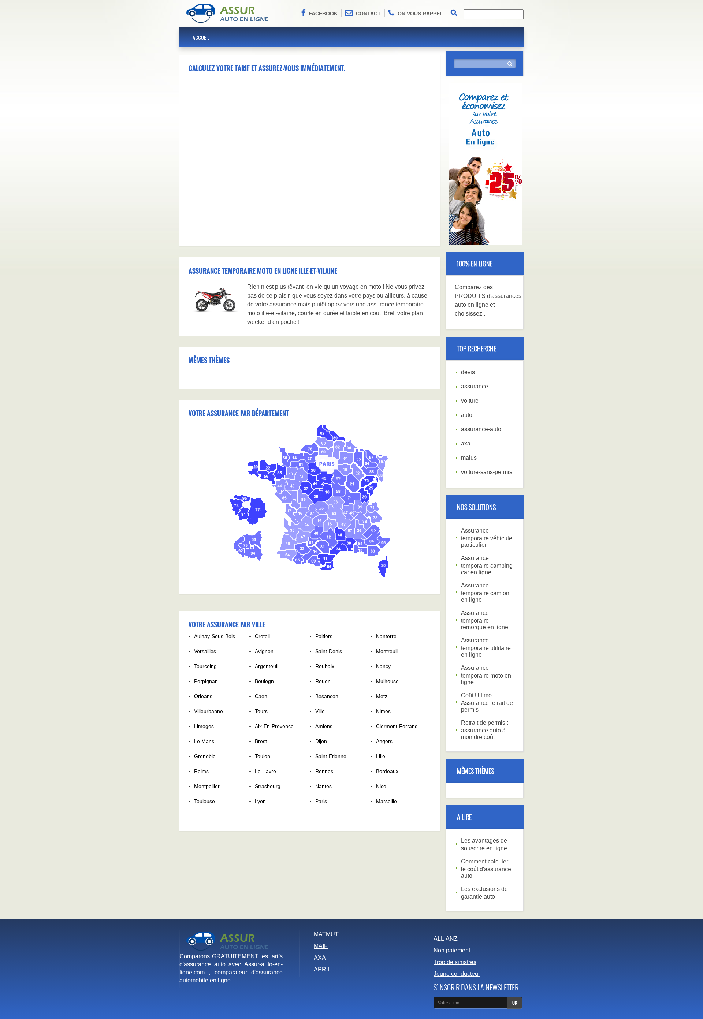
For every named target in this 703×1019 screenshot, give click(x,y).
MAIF (321, 946)
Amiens (323, 726)
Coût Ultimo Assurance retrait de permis (487, 702)
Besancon (326, 696)
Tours (261, 711)
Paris (321, 801)
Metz (381, 696)
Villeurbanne (208, 711)
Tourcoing (205, 666)
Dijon (321, 741)
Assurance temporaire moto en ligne (486, 675)
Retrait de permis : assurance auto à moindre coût (484, 730)
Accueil (201, 37)
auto (466, 415)
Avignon (264, 651)
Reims (201, 771)
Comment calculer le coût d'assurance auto (486, 868)
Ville (320, 711)
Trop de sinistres (455, 962)
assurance (474, 386)
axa (465, 443)
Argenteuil (266, 666)
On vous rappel (420, 13)
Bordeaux (387, 771)
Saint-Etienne (330, 756)
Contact (368, 13)
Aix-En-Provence (274, 726)
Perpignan (206, 681)
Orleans (203, 696)
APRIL (322, 969)
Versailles (205, 651)
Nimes (383, 711)
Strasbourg (267, 786)
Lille (380, 756)
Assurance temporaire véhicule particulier (486, 537)
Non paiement (452, 950)
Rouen (323, 681)
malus (469, 458)
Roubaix (324, 666)
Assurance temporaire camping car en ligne (487, 565)
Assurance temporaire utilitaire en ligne (486, 647)
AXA (320, 958)
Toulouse (204, 801)
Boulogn (264, 681)
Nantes (323, 786)
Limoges (204, 726)
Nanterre (386, 636)
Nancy (383, 666)
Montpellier (207, 786)
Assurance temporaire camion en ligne (485, 592)
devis (468, 372)
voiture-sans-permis (486, 472)
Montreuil (387, 651)
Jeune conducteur (457, 974)
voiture (470, 400)
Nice (381, 786)
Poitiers (323, 636)
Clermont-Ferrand (397, 726)
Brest (261, 741)
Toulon (262, 756)
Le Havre (265, 771)
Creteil (262, 636)
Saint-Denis (328, 651)
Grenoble (205, 756)
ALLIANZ (446, 939)
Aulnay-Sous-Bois (214, 636)
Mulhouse (387, 681)
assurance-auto (481, 429)
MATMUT (326, 934)
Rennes (324, 771)
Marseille (386, 801)
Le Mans (204, 741)
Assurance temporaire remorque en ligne (484, 620)
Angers (384, 741)
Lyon (260, 801)
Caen (261, 696)
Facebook (323, 13)
